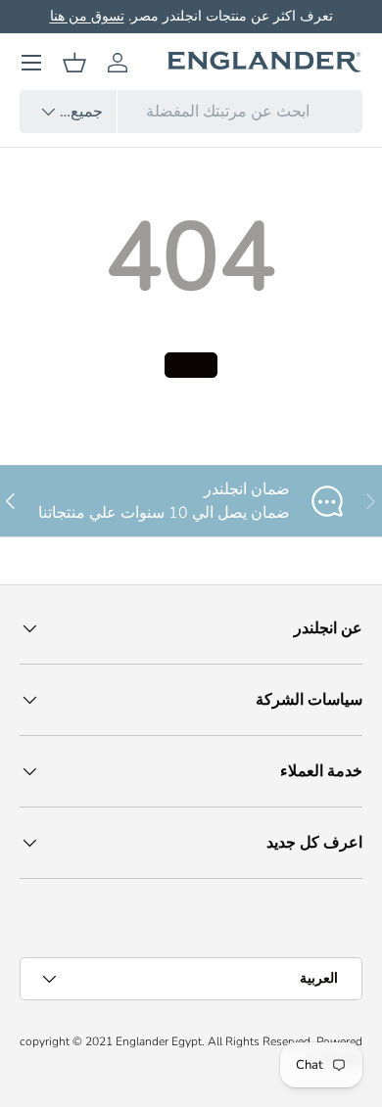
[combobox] (191, 111)
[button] (74, 62)
